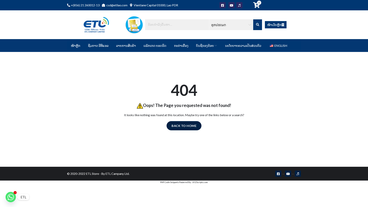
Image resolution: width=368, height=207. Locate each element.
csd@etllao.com (116, 5)
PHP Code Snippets (169, 182)
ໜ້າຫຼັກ (75, 45)
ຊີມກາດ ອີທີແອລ (98, 45)
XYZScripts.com (200, 182)
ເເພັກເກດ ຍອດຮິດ (155, 45)
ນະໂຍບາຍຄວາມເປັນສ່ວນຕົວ (243, 45)
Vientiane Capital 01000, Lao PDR (155, 5)
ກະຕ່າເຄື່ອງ (181, 45)
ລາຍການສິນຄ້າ (126, 45)
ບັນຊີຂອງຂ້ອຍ (205, 45)
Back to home (184, 125)
